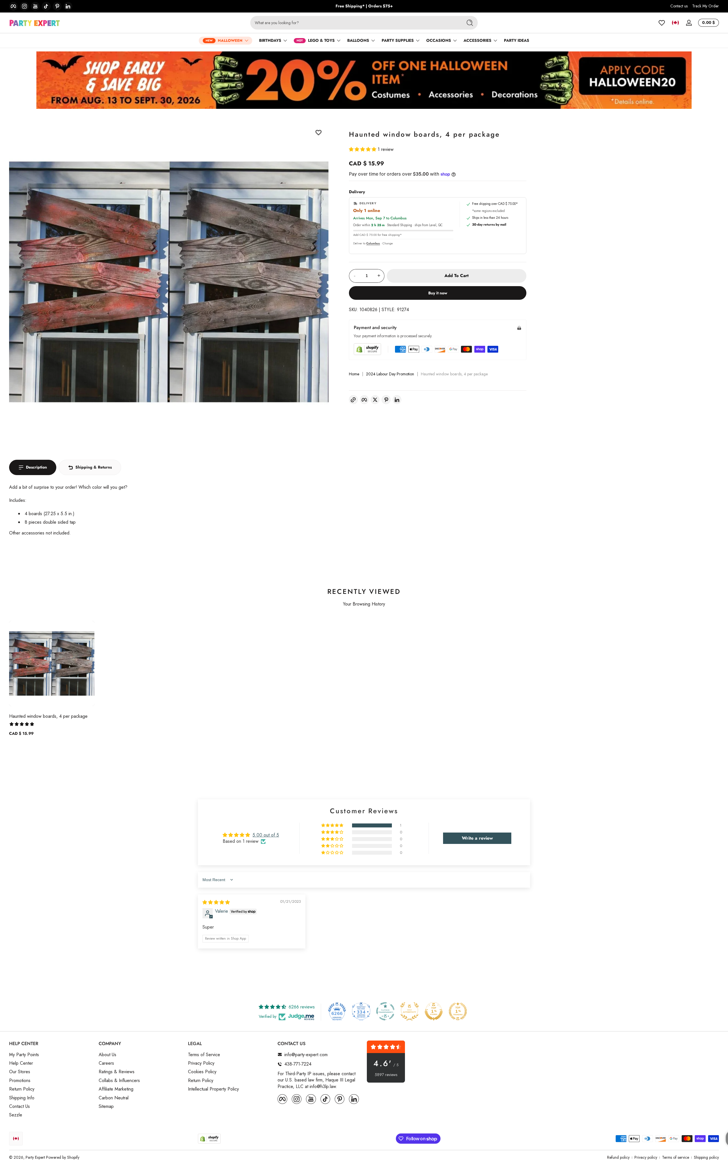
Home (354, 374)
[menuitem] (51, 1054)
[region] (364, 6)
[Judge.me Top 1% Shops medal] (434, 1011)
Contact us (679, 6)
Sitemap (106, 1106)
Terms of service (675, 1157)
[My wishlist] (662, 23)
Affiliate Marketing (116, 1089)
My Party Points (24, 1054)
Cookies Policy (202, 1072)
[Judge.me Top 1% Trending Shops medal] (458, 1011)
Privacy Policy (201, 1063)
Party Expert (35, 1157)
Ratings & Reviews (117, 1072)
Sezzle (15, 1115)
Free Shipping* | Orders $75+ (364, 6)
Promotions (19, 1080)
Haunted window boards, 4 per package (48, 716)
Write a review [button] (477, 838)
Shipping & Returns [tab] (93, 467)
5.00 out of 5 (266, 835)
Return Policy (21, 1089)
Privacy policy (645, 1157)
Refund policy (618, 1157)
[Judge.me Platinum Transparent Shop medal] (385, 1011)
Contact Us (19, 1106)
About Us (107, 1054)
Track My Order (705, 6)
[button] (675, 23)
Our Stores (19, 1072)
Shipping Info (21, 1098)
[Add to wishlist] (318, 132)
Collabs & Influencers (119, 1080)
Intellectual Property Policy (213, 1089)
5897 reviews (386, 1074)
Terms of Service (204, 1054)
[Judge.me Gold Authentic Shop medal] (409, 1011)
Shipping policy (706, 1157)
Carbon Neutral (114, 1098)
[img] (216, 902)
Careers (106, 1063)
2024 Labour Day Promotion (390, 374)
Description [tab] (36, 467)
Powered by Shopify (62, 1157)
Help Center (21, 1063)
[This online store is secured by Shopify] (367, 349)
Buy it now (437, 293)
